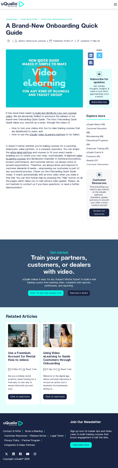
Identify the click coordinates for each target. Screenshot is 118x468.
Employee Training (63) (97, 149)
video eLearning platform (51, 135)
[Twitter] (6, 454)
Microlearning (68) (94, 137)
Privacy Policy (11, 440)
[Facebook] (91, 62)
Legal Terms (57, 436)
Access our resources (99, 212)
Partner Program (31, 440)
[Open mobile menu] (115, 4)
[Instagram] (35, 454)
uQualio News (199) (95, 125)
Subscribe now (99, 102)
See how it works (79, 293)
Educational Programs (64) (97, 143)
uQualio (33, 135)
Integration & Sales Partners (19, 445)
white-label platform (21, 153)
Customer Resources (15, 436)
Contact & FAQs (12, 431)
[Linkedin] (13, 454)
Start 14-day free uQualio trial (45, 293)
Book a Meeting (34, 431)
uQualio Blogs (11, 19)
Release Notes (38, 436)
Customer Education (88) (96, 131)
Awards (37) (92, 161)
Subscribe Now (81, 445)
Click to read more (19, 397)
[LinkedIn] (91, 55)
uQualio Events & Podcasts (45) (94, 155)
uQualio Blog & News (29, 19)
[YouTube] (28, 454)
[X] (99, 55)
